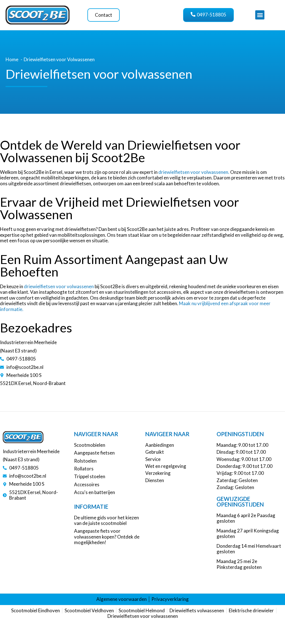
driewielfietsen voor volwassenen (59, 286)
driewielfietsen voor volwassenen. (193, 172)
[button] (259, 14)
